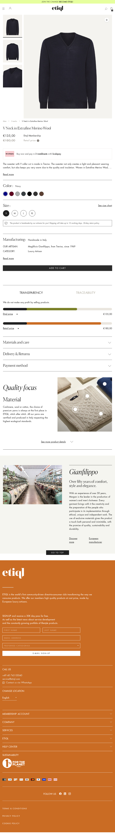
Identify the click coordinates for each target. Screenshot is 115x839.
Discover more (73, 540)
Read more (8, 174)
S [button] (6, 213)
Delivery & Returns (16, 354)
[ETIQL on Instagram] (69, 794)
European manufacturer (95, 540)
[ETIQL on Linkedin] (65, 794)
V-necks (14, 121)
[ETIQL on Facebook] (60, 794)
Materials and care (16, 342)
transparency (31, 292)
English (5, 698)
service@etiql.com (11, 679)
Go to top (57, 553)
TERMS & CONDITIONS (14, 809)
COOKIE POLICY (11, 823)
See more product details (53, 442)
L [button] (23, 213)
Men (4, 121)
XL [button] (32, 213)
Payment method (15, 365)
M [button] (15, 213)
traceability (85, 292)
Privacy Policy (11, 816)
